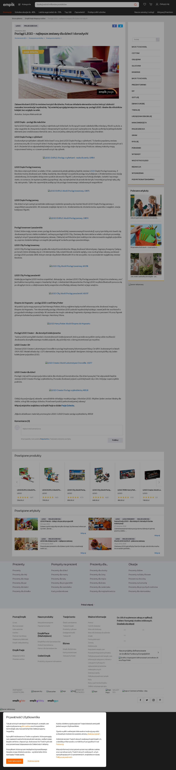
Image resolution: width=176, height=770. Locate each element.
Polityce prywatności (64, 757)
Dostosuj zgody (33, 761)
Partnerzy (60, 744)
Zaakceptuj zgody (15, 761)
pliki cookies (25, 726)
